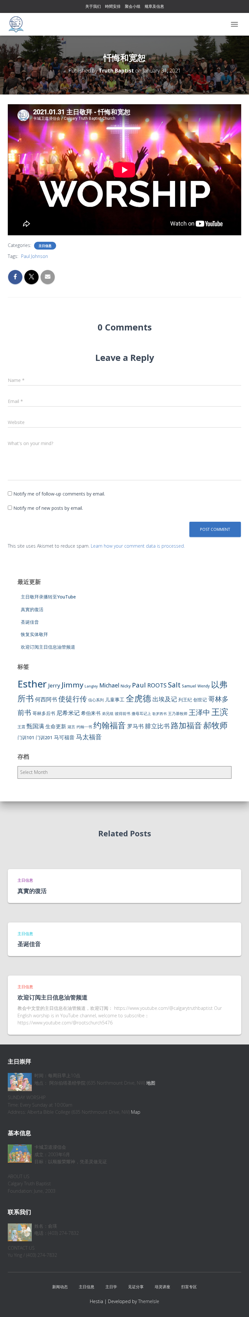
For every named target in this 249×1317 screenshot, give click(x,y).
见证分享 (136, 1286)
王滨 (219, 712)
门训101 (26, 737)
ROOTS (157, 685)
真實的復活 (32, 609)
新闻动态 (60, 1286)
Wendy (203, 686)
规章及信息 (154, 6)
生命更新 (55, 726)
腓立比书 (157, 725)
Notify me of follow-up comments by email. (59, 494)
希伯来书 (91, 713)
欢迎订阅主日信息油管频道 (48, 647)
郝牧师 (215, 725)
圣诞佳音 (30, 622)
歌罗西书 (159, 713)
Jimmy (72, 684)
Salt (174, 684)
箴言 (71, 726)
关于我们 (93, 6)
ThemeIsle (148, 1301)
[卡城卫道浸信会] (18, 24)
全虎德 (138, 698)
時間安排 (113, 6)
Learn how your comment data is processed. (138, 546)
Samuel (189, 686)
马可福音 (64, 737)
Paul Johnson (34, 256)
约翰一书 (84, 727)
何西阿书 (46, 699)
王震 (21, 727)
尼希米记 (68, 713)
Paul (139, 684)
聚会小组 (132, 6)
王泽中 (199, 712)
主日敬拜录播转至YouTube (48, 597)
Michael (109, 685)
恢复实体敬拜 (34, 634)
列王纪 (185, 700)
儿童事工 (114, 699)
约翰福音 (109, 725)
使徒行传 (72, 698)
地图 (150, 1083)
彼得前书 (122, 713)
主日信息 (45, 245)
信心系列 (96, 700)
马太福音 (89, 736)
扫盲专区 (189, 1286)
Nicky (126, 686)
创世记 (200, 700)
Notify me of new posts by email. (48, 508)
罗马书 (135, 726)
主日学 (111, 1286)
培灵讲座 (162, 1286)
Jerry (54, 685)
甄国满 (35, 726)
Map (135, 1112)
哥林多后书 (43, 713)
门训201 (44, 737)
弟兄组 (107, 713)
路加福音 (186, 725)
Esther (32, 683)
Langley (91, 686)
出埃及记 (164, 699)
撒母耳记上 (141, 713)
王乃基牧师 (177, 713)
